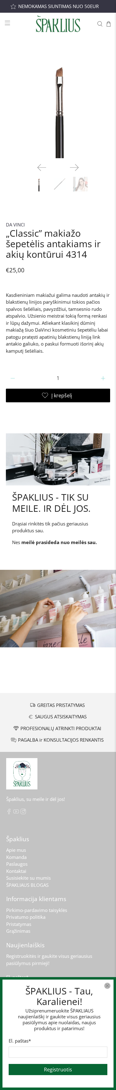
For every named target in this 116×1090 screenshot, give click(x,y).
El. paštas (20, 1041)
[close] (107, 986)
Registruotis (58, 1069)
